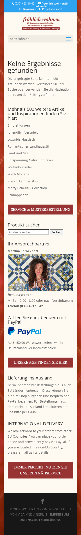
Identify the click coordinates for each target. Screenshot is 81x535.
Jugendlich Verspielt (23, 132)
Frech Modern (18, 174)
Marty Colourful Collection (27, 188)
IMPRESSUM (59, 514)
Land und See (18, 153)
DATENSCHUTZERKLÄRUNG (40, 520)
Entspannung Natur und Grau (30, 160)
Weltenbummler (20, 167)
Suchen (56, 232)
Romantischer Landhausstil (28, 146)
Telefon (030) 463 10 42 (25, 306)
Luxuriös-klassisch (21, 139)
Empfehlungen (19, 125)
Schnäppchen (18, 195)
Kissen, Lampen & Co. (24, 181)
